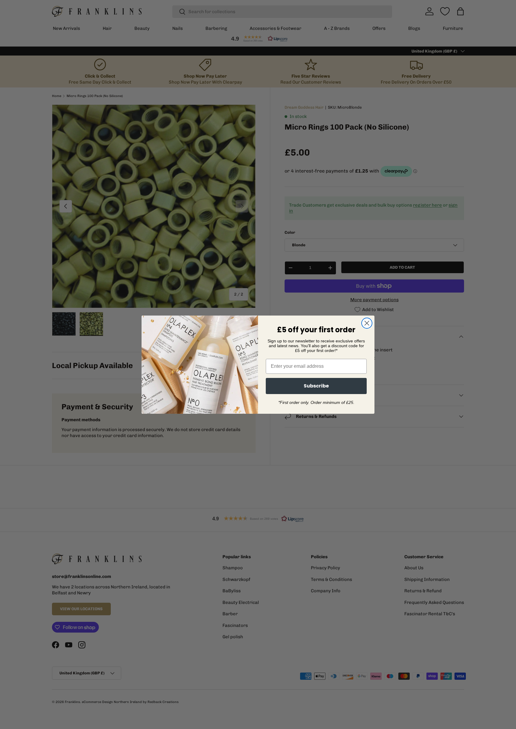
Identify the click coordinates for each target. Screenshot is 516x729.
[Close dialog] (367, 323)
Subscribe (316, 385)
